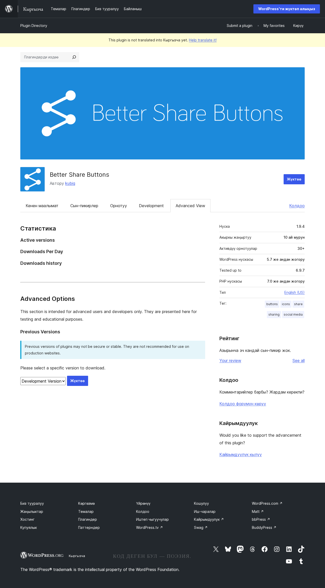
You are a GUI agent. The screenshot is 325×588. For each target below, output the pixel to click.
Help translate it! (203, 40)
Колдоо (297, 205)
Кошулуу (201, 503)
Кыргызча (77, 556)
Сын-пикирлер (84, 205)
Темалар (86, 511)
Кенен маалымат (42, 205)
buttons (272, 304)
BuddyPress (264, 527)
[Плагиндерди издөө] (74, 57)
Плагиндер (87, 519)
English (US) (294, 292)
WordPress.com (267, 503)
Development (151, 205)
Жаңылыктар (31, 511)
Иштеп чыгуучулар (152, 519)
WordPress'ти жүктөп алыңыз (286, 9)
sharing (274, 314)
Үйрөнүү (143, 503)
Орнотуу (118, 205)
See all (298, 360)
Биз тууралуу (32, 503)
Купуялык (28, 527)
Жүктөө (294, 179)
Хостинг (27, 519)
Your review (230, 360)
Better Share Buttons (79, 174)
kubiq (70, 183)
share (298, 304)
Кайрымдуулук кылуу (240, 454)
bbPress (261, 519)
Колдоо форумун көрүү (242, 403)
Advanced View (190, 205)
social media (293, 314)
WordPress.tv (149, 527)
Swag (201, 527)
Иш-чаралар (205, 511)
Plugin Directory (33, 25)
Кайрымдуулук (209, 519)
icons (286, 304)
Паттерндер (89, 527)
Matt (258, 511)
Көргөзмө (86, 503)
